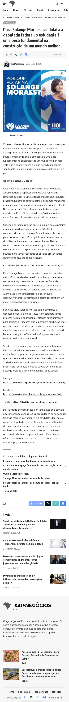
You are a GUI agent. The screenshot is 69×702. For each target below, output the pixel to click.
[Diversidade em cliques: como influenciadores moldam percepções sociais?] (58, 579)
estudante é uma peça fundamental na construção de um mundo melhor (32, 467)
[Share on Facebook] (11, 54)
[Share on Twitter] (16, 54)
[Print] (26, 54)
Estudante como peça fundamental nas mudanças (29, 461)
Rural (24, 663)
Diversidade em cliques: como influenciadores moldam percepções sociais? (22, 579)
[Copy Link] (21, 54)
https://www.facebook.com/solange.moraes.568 (32, 394)
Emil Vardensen (17, 64)
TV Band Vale (10, 491)
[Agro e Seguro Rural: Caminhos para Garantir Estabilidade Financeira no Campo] (11, 656)
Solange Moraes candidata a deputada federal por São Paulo (31, 484)
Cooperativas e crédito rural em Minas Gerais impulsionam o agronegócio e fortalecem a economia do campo (41, 673)
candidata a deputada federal (31, 456)
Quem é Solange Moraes (15, 473)
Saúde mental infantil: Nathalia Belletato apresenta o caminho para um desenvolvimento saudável (25, 524)
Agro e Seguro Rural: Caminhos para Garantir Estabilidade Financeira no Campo (40, 655)
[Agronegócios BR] (13, 3)
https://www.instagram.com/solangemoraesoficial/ (34, 382)
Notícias (9, 23)
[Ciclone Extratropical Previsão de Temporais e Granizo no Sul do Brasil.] (58, 543)
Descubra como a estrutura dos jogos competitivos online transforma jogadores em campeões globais (23, 560)
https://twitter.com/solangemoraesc (35, 402)
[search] (56, 3)
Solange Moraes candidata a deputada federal (27, 478)
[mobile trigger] (6, 3)
